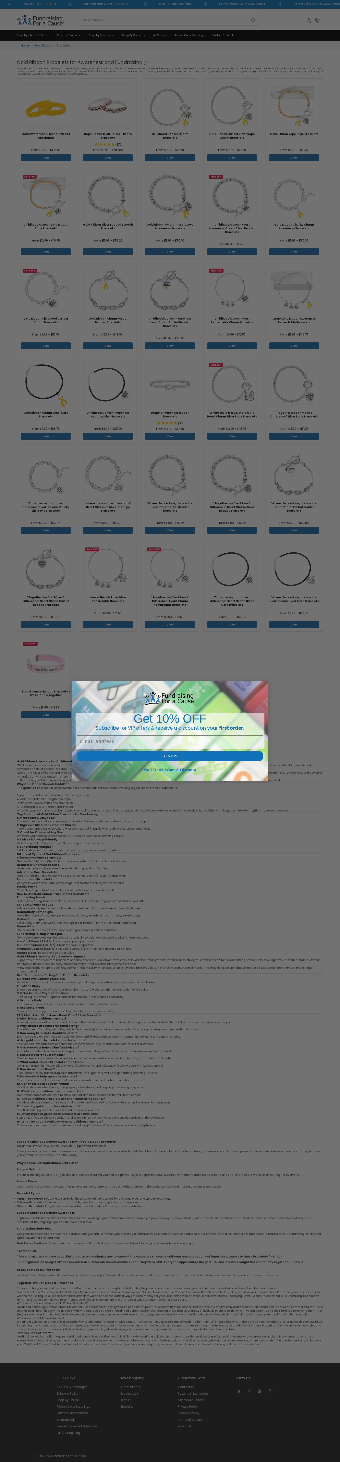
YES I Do (170, 756)
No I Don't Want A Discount (170, 769)
